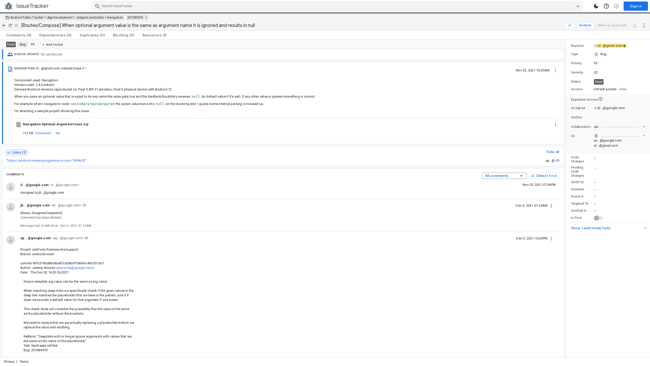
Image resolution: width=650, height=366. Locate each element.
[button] (608, 54)
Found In (577, 196)
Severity (577, 72)
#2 (84, 205)
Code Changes (577, 159)
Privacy (9, 361)
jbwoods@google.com (75, 268)
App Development (60, 17)
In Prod (576, 218)
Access (577, 89)
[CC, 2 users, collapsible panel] (619, 135)
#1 (84, 68)
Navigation (115, 17)
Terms (24, 361)
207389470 (135, 17)
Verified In (578, 210)
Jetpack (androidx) (90, 17)
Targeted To (579, 203)
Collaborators (581, 127)
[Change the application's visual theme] (596, 6)
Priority (576, 63)
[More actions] (644, 25)
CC (573, 136)
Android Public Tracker (27, 17)
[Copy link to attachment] (57, 133)
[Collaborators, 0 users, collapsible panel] (619, 126)
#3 (558, 160)
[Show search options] (578, 6)
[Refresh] (10, 25)
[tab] (18, 35)
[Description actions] (555, 70)
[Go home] (4, 25)
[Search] (97, 6)
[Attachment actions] (555, 124)
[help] (606, 6)
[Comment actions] (551, 205)
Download (43, 133)
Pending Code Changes (577, 171)
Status (576, 81)
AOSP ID (577, 182)
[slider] (567, 198)
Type (574, 54)
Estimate (577, 189)
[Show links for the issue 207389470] (146, 17)
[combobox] (338, 6)
